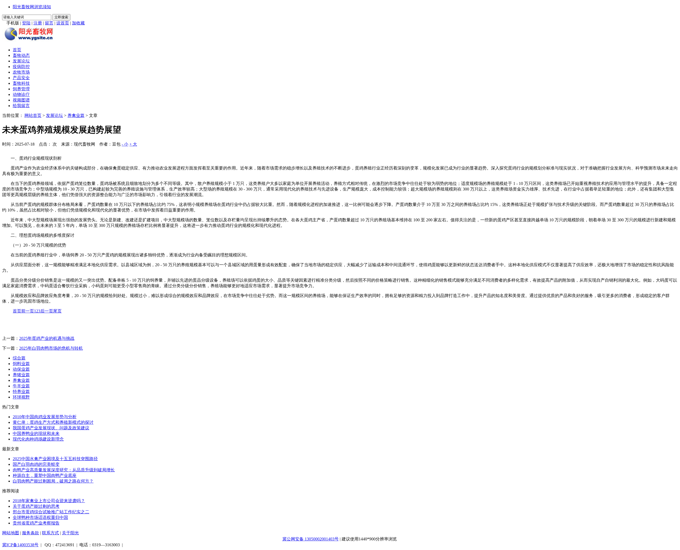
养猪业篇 (21, 375)
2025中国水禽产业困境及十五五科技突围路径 (55, 458)
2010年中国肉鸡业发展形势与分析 (44, 416)
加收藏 (78, 23)
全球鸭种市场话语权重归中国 (40, 517)
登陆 (26, 23)
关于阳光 (70, 533)
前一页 (27, 311)
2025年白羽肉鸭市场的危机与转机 (51, 348)
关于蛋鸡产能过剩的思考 (36, 506)
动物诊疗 (21, 94)
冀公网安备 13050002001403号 (310, 539)
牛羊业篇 (21, 386)
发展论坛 (21, 61)
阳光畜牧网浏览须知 (32, 7)
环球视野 (21, 397)
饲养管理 (21, 89)
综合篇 (19, 358)
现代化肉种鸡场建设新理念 (38, 439)
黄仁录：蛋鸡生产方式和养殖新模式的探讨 (53, 422)
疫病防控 (21, 66)
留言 (49, 23)
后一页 (46, 311)
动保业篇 (21, 369)
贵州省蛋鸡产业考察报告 (36, 523)
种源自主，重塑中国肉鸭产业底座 (44, 475)
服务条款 (30, 533)
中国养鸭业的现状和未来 (36, 433)
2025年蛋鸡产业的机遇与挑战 (46, 338)
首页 (17, 50)
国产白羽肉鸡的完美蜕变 (36, 464)
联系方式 (50, 533)
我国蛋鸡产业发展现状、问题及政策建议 (51, 428)
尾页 (57, 311)
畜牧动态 (21, 55)
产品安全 (21, 77)
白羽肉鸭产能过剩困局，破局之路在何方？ (53, 481)
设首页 (62, 23)
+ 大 (133, 144)
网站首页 (32, 115)
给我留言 (21, 105)
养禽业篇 (75, 115)
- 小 (125, 144)
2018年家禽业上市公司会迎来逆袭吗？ (49, 500)
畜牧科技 (21, 83)
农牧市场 (21, 72)
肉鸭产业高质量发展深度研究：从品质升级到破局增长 (64, 470)
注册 (37, 23)
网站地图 (10, 533)
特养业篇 (21, 391)
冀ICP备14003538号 (20, 545)
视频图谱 (21, 100)
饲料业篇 (21, 363)
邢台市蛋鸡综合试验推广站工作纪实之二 (51, 512)
